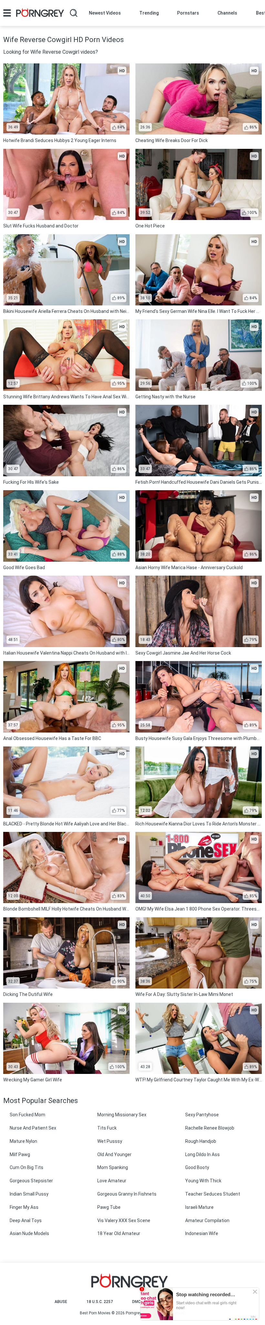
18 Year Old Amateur (118, 1233)
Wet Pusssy (109, 1141)
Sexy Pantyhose (202, 1114)
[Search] (74, 13)
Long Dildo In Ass (202, 1154)
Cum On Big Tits (26, 1167)
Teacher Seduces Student (212, 1194)
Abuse (61, 1301)
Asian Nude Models (29, 1233)
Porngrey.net (136, 1313)
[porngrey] (40, 13)
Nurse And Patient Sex (33, 1128)
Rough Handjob (200, 1141)
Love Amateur (111, 1180)
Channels (227, 13)
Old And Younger (114, 1154)
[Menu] (7, 13)
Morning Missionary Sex (121, 1114)
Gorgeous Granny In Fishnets (126, 1194)
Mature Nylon (23, 1141)
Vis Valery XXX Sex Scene (123, 1220)
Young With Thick (203, 1180)
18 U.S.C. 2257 (100, 1301)
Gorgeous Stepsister (31, 1180)
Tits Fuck (107, 1128)
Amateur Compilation (207, 1220)
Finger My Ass (24, 1207)
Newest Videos (105, 13)
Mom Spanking (112, 1167)
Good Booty (197, 1167)
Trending (149, 13)
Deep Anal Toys (26, 1220)
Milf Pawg (20, 1154)
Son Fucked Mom (27, 1114)
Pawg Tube (109, 1207)
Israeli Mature (199, 1207)
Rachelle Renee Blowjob (209, 1128)
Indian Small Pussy (29, 1194)
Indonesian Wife (201, 1233)
